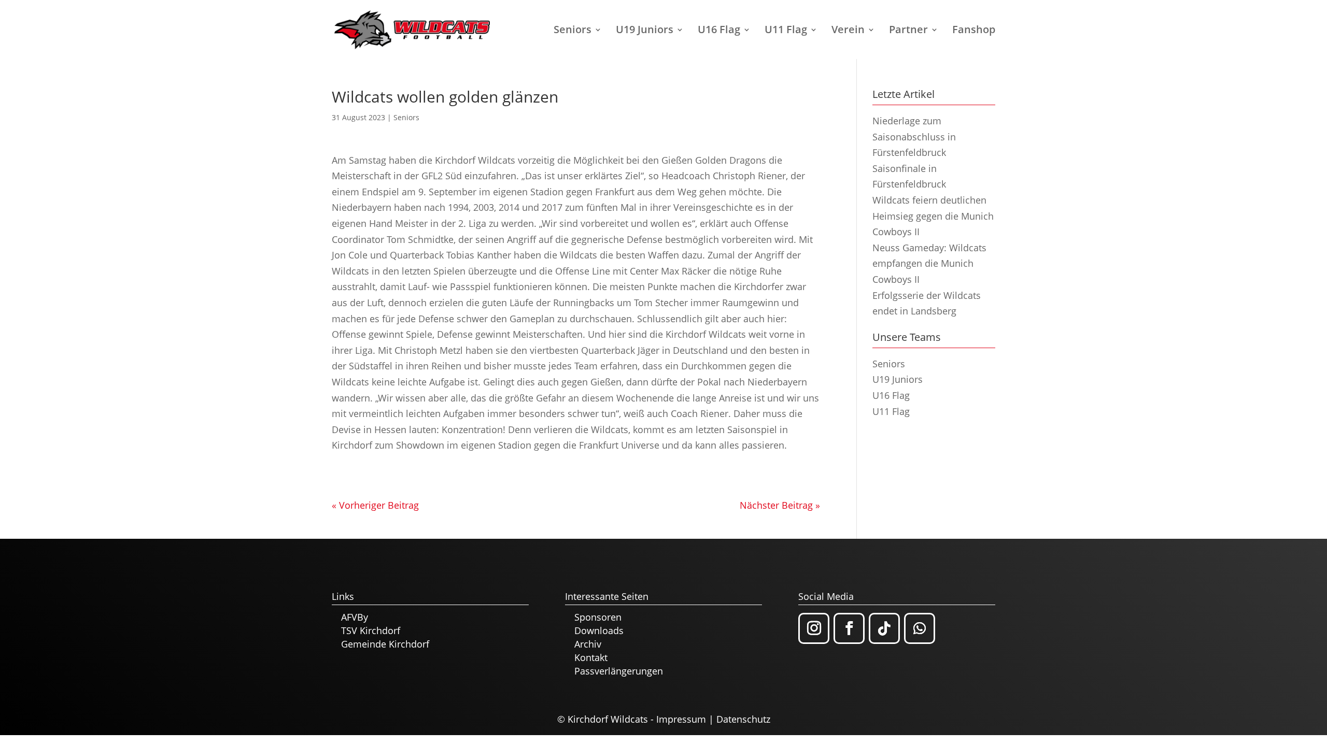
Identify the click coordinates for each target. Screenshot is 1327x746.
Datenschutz (743, 719)
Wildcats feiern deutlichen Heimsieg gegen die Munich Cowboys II (933, 216)
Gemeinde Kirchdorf (385, 644)
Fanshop (973, 31)
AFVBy (354, 617)
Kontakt (591, 657)
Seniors (572, 31)
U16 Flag (719, 31)
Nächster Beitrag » (780, 505)
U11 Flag (786, 31)
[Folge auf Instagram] (813, 628)
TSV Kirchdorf (370, 630)
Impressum (681, 719)
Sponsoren (598, 617)
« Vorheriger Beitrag (375, 505)
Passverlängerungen (618, 671)
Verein (848, 31)
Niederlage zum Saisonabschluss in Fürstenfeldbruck (914, 136)
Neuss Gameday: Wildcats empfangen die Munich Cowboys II (929, 263)
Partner (908, 31)
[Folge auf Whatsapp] (919, 628)
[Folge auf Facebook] (849, 628)
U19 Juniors (644, 31)
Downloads (599, 630)
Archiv (587, 644)
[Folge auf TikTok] (884, 628)
